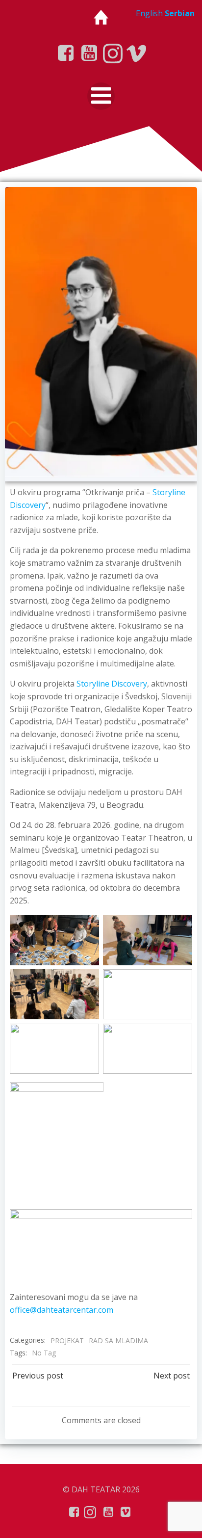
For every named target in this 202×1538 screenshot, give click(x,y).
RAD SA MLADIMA (118, 1340)
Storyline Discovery (111, 683)
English (149, 13)
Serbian (180, 13)
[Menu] (101, 96)
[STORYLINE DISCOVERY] (101, 333)
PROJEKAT (67, 1340)
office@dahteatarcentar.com (61, 1309)
